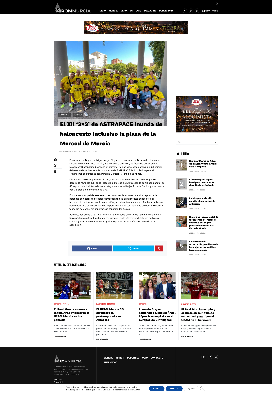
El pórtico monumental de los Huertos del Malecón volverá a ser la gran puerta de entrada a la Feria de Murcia (203, 223)
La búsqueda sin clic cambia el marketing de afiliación (202, 201)
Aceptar (156, 388)
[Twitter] (197, 11)
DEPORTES (78, 115)
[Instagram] (185, 11)
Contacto (211, 10)
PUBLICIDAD (110, 362)
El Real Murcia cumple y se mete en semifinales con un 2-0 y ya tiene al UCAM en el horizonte (198, 315)
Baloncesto (64, 115)
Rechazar (174, 388)
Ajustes (191, 388)
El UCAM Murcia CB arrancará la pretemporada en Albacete (110, 314)
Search (215, 142)
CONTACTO (157, 357)
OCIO (145, 357)
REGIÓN (119, 357)
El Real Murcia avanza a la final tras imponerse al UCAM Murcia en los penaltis (71, 314)
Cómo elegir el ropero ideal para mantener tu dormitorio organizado (201, 182)
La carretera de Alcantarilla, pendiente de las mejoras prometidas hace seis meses (203, 245)
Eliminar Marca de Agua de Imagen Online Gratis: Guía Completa (203, 163)
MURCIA (108, 357)
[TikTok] (191, 11)
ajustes (136, 390)
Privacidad (58, 382)
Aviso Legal (58, 379)
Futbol (66, 304)
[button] (217, 3)
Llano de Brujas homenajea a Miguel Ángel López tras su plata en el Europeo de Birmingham (157, 314)
